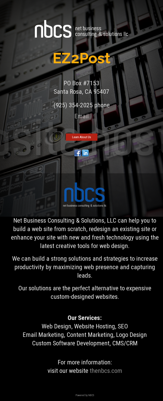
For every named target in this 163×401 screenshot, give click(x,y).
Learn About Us (81, 137)
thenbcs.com (106, 370)
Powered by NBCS (85, 395)
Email (81, 116)
